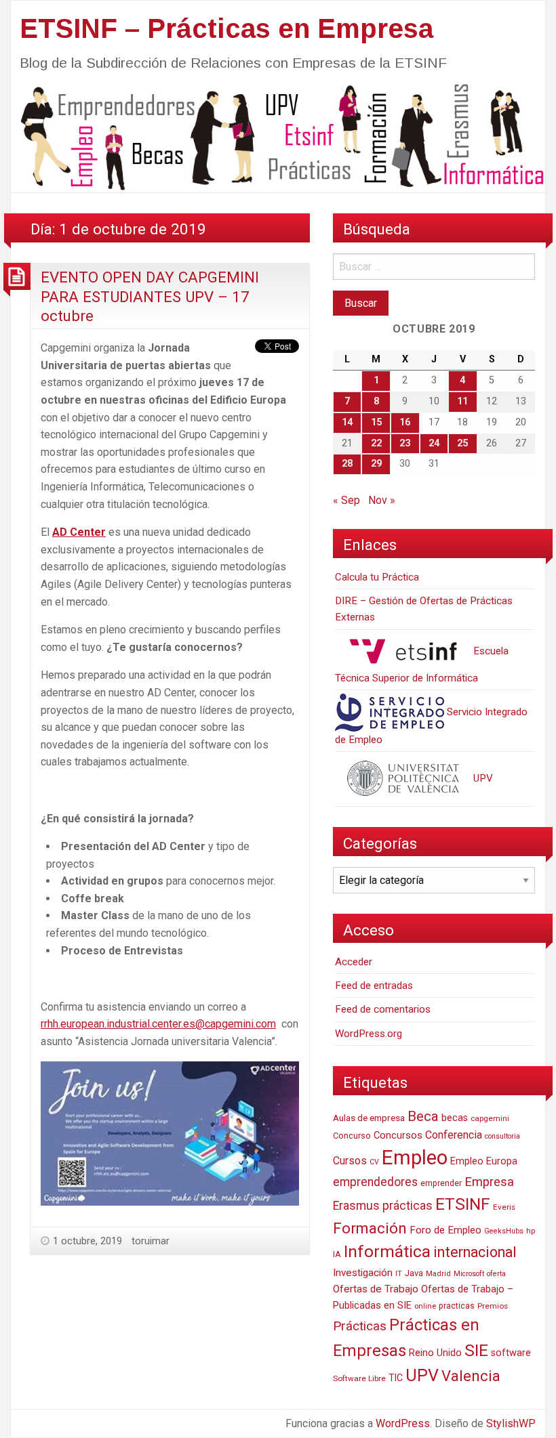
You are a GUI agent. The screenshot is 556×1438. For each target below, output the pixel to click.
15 (376, 422)
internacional (475, 1252)
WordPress (403, 1423)
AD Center (79, 532)
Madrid (438, 1273)
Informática (387, 1251)
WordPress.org (368, 1034)
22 (376, 443)
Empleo (415, 1157)
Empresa (489, 1182)
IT (398, 1273)
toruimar (151, 1241)
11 (462, 401)
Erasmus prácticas (383, 1205)
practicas (457, 1306)
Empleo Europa (483, 1161)
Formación (370, 1228)
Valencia (470, 1376)
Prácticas (359, 1326)
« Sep (346, 500)
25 (462, 443)
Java (414, 1273)
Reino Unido (435, 1353)
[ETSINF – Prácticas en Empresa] (278, 135)
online (425, 1306)
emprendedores (375, 1182)
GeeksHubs (503, 1231)
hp (530, 1230)
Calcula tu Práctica (377, 577)
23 (404, 443)
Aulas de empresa (369, 1117)
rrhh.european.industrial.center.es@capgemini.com (158, 1023)
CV (374, 1162)
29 (376, 463)
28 (347, 463)
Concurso (352, 1135)
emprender (441, 1183)
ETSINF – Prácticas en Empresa (226, 28)
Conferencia (453, 1134)
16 (404, 422)
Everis (504, 1207)
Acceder (353, 962)
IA (337, 1254)
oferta (496, 1273)
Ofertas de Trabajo (375, 1289)
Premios (492, 1306)
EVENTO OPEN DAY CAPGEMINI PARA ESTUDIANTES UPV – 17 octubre (150, 296)
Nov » (381, 500)
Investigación (363, 1273)
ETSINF (462, 1204)
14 (347, 422)
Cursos (350, 1160)
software (511, 1353)
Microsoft (469, 1273)
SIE (476, 1350)
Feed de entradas (374, 985)
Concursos (398, 1135)
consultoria (502, 1136)
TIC (396, 1377)
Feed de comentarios (383, 1009)
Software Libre (359, 1378)
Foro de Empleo (445, 1230)
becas (454, 1118)
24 (434, 443)
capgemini (490, 1118)
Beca (423, 1116)
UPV (482, 778)
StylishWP (511, 1423)
